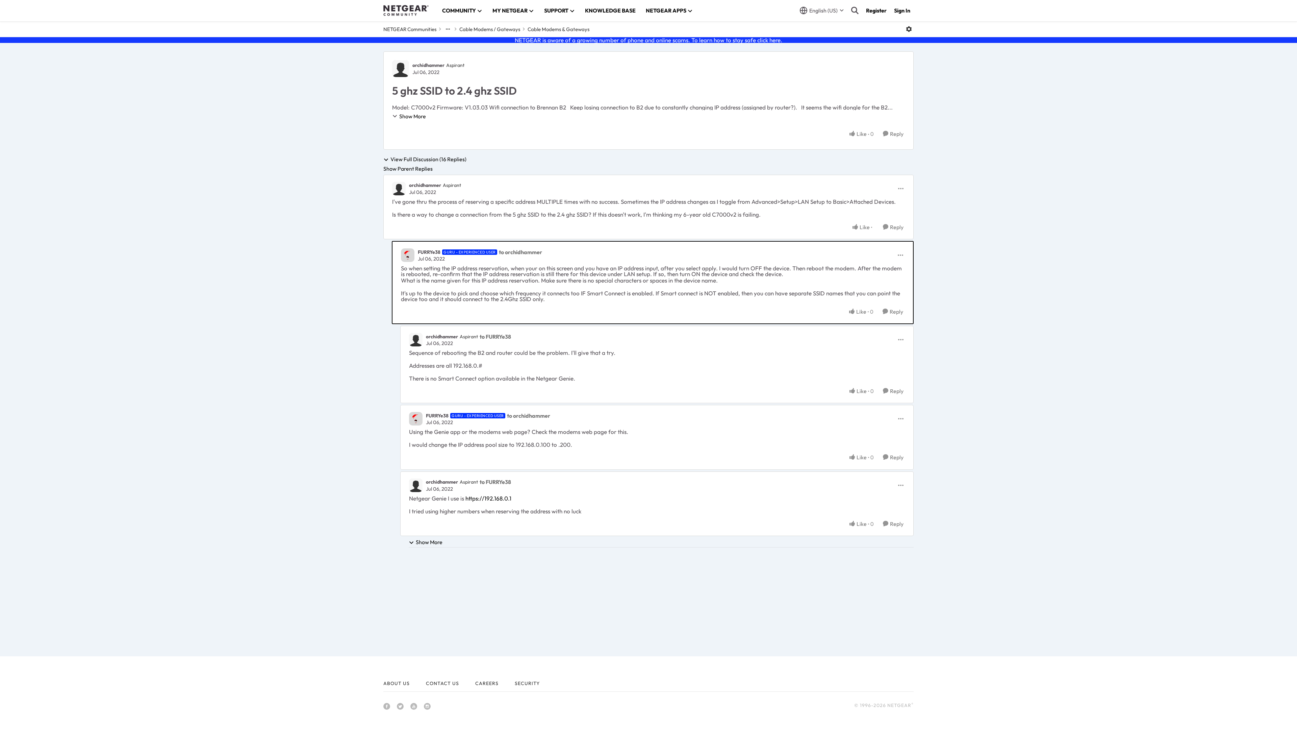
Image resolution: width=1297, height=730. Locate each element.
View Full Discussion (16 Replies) (428, 159)
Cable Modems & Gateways (558, 29)
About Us (396, 683)
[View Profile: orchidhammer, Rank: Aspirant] (400, 68)
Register (876, 10)
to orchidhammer (520, 252)
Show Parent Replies (408, 168)
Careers (487, 683)
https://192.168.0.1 (488, 498)
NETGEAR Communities (409, 29)
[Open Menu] (909, 29)
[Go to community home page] (406, 10)
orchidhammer (428, 65)
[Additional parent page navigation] (448, 29)
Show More (412, 116)
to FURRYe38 (495, 336)
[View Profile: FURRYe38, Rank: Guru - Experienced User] (407, 255)
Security (527, 683)
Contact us (442, 683)
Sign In (902, 10)
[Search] (855, 10)
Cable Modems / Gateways (489, 29)
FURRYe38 (429, 252)
